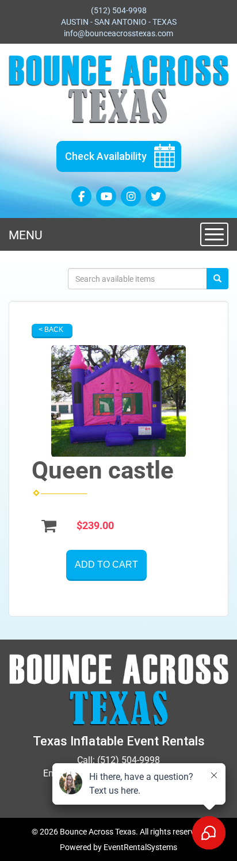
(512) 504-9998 (119, 10)
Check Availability (106, 156)
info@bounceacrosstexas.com (118, 33)
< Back (51, 330)
